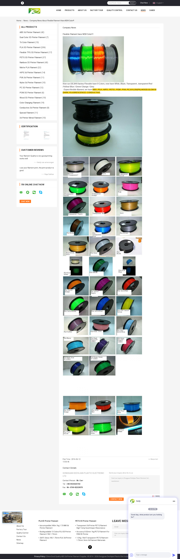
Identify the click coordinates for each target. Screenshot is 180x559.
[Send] (174, 555)
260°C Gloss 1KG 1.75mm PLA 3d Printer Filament (56, 539)
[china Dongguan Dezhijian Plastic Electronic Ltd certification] (27, 135)
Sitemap (20, 543)
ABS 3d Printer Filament (30, 32)
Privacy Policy (39, 556)
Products (69, 10)
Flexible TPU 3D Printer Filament (34, 52)
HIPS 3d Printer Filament (30, 72)
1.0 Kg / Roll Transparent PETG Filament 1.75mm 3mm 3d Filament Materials (92, 539)
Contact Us (131, 10)
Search (132, 3)
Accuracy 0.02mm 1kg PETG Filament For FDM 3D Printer (93, 533)
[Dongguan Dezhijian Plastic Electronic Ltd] (35, 11)
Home (58, 10)
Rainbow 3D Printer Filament (32, 62)
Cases (152, 10)
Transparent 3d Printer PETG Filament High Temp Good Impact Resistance (92, 527)
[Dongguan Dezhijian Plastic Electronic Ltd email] (23, 192)
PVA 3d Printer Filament (30, 77)
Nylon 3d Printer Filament (31, 82)
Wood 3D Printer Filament (31, 98)
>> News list (153, 459)
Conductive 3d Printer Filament (33, 108)
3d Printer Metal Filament (31, 118)
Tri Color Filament (27, 42)
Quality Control (114, 10)
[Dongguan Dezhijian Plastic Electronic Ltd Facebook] (22, 3)
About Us (82, 10)
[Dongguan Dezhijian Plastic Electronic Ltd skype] (42, 192)
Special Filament (27, 113)
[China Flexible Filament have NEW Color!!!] (93, 59)
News (143, 10)
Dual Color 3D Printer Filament (33, 37)
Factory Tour (96, 10)
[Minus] (173, 501)
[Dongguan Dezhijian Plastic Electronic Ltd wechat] (36, 192)
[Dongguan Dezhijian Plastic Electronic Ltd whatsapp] (29, 192)
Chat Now (144, 3)
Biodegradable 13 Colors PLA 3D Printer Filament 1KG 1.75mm (55, 533)
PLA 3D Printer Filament (30, 47)
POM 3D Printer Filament (30, 92)
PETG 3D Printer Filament (31, 57)
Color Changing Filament (30, 103)
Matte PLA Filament (28, 67)
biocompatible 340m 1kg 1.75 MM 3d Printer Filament (54, 527)
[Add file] (131, 555)
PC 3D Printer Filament (29, 87)
